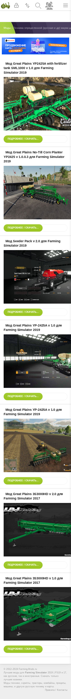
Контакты (62, 690)
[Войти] (16, 5)
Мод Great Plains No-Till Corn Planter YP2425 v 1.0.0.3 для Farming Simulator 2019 (34, 156)
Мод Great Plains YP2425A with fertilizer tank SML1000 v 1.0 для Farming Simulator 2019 (35, 68)
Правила (50, 690)
